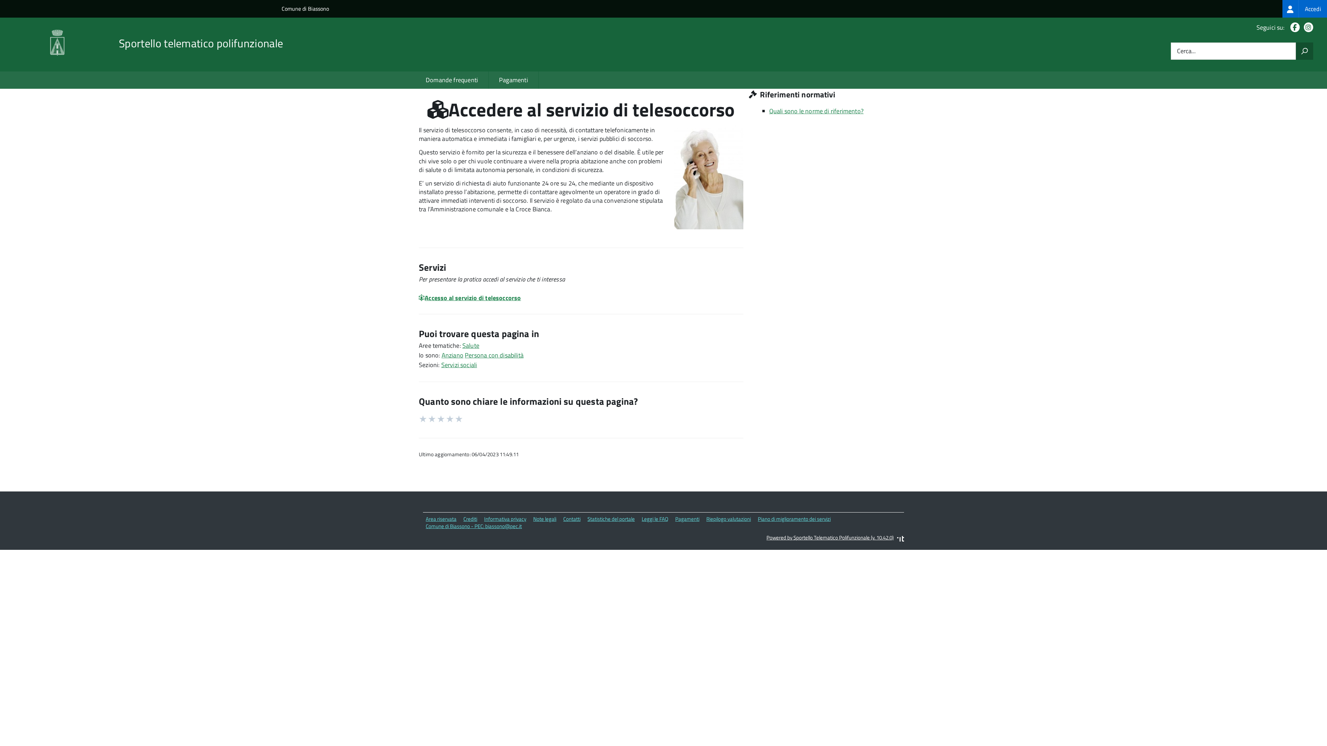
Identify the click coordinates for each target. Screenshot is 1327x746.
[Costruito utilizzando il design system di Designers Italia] (900, 539)
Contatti (572, 519)
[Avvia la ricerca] (1304, 51)
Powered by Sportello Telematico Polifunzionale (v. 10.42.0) (830, 538)
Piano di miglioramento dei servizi (794, 519)
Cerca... (1186, 51)
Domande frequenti (452, 80)
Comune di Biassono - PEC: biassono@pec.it (474, 526)
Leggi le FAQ (655, 519)
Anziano (452, 355)
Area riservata (441, 519)
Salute (470, 345)
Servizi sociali (459, 365)
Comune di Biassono (305, 8)
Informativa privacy (505, 519)
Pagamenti (513, 80)
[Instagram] (1307, 27)
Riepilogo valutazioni (728, 519)
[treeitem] (1304, 9)
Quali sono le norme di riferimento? (816, 111)
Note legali (544, 519)
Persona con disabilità (494, 355)
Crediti (470, 519)
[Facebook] (1294, 27)
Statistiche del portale (611, 519)
